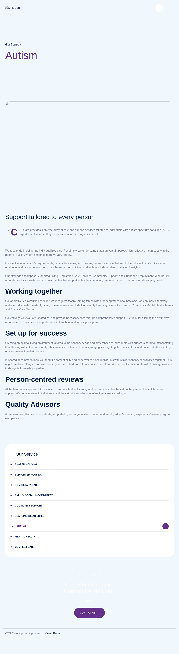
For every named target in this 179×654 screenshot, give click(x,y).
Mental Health (25, 536)
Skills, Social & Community (34, 495)
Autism (21, 526)
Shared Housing (26, 464)
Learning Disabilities (29, 516)
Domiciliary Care (26, 485)
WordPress (53, 633)
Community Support (28, 505)
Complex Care (24, 547)
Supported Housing (28, 474)
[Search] (159, 8)
